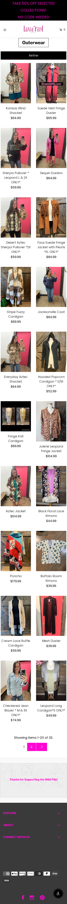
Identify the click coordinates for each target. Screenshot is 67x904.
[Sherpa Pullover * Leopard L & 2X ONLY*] (16, 148)
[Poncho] (16, 551)
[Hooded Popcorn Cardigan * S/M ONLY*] (51, 352)
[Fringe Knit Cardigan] (16, 416)
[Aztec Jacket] (16, 486)
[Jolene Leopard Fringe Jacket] (51, 421)
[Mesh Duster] (51, 616)
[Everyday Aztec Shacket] (16, 352)
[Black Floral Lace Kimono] (51, 486)
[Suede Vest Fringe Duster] (51, 83)
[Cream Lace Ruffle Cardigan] (16, 616)
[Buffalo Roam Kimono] (51, 551)
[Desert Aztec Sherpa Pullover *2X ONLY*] (16, 217)
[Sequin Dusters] (51, 148)
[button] (33, 55)
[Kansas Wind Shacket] (16, 83)
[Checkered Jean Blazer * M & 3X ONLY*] (16, 681)
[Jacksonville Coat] (51, 287)
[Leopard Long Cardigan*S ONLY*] (51, 681)
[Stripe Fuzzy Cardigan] (16, 287)
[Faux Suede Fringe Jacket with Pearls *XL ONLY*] (51, 217)
